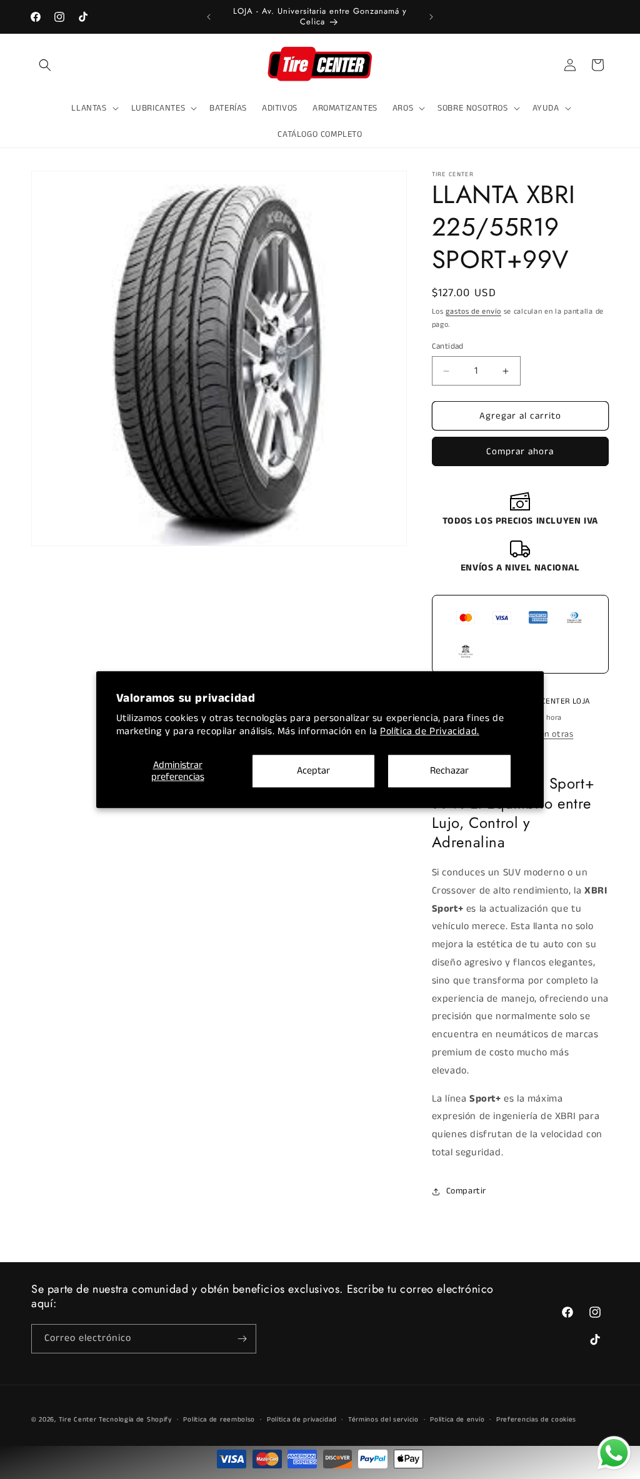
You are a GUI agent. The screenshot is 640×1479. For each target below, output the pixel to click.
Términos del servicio (383, 1420)
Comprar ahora (520, 451)
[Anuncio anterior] (208, 17)
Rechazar (449, 771)
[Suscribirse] (242, 1338)
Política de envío (457, 1420)
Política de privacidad (301, 1420)
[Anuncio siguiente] (431, 17)
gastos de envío (473, 311)
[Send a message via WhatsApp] (614, 1453)
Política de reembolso (219, 1420)
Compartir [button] (466, 1191)
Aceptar (313, 771)
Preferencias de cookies (536, 1420)
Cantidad (448, 346)
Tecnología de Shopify (135, 1420)
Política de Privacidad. (429, 731)
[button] (45, 65)
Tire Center (78, 1420)
